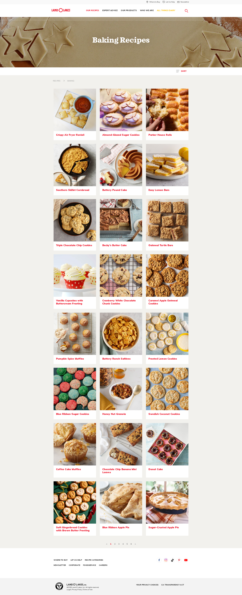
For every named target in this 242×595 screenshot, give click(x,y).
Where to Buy (61, 560)
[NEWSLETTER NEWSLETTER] (191, 5)
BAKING (70, 81)
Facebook (159, 560)
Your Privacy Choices (147, 585)
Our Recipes (92, 10)
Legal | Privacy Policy (74, 589)
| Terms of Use (87, 589)
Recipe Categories (94, 560)
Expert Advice (110, 10)
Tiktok (172, 560)
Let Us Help (76, 560)
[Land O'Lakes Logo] (61, 10)
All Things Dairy (166, 10)
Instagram (165, 560)
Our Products (129, 10)
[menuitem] (92, 10)
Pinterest (179, 560)
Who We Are (147, 10)
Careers (103, 565)
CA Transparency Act (172, 585)
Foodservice (89, 565)
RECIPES (56, 81)
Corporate (74, 565)
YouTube (185, 560)
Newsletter (60, 565)
